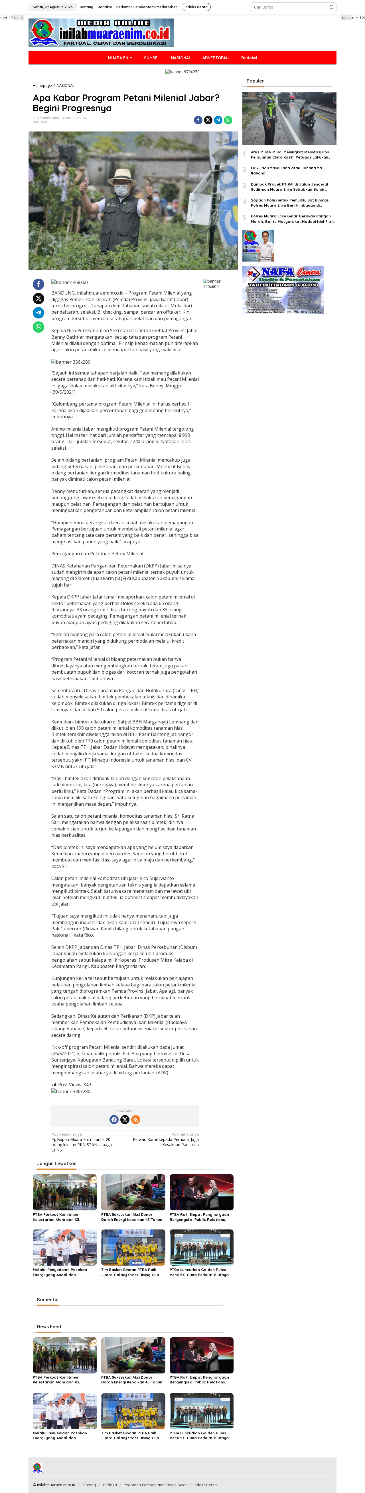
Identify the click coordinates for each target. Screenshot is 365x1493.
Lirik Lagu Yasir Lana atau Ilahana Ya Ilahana (286, 170)
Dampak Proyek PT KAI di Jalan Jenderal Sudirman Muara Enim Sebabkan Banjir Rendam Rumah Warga (289, 187)
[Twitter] (124, 1119)
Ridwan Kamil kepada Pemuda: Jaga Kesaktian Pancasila (166, 1139)
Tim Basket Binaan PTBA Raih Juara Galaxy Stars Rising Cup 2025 (130, 1272)
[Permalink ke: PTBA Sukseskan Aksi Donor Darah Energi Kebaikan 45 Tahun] (133, 1191)
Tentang (89, 1484)
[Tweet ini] (208, 120)
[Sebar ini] (198, 120)
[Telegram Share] (218, 120)
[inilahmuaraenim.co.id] (101, 32)
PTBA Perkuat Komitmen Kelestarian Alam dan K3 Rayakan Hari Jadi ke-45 (56, 1217)
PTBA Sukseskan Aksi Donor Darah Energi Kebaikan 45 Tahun (131, 1217)
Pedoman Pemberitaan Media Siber (155, 1484)
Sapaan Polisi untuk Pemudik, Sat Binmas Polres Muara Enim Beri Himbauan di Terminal (290, 203)
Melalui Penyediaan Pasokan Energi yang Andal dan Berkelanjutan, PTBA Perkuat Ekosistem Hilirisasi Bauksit (60, 1272)
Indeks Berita (205, 1484)
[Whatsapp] (228, 120)
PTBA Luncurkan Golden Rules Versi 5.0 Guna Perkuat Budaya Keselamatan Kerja (199, 1272)
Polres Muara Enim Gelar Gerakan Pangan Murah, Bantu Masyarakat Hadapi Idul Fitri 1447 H (291, 219)
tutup (18, 17)
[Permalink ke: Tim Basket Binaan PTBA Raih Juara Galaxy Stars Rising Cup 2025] (133, 1247)
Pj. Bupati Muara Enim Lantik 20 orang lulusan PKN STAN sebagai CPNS (82, 1142)
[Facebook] (114, 1119)
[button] (331, 7)
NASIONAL (40, 122)
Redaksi (110, 1484)
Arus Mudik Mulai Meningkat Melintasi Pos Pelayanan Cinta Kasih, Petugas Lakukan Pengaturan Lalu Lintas (290, 155)
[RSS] (135, 1119)
